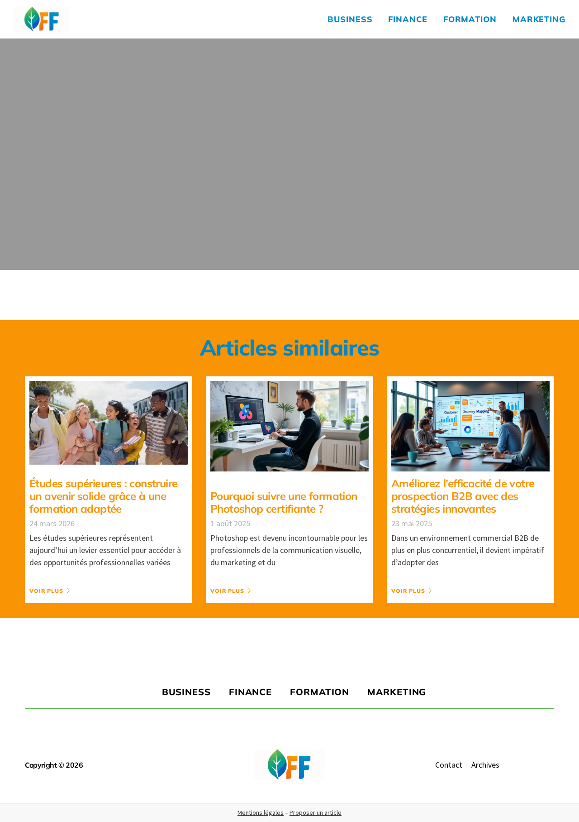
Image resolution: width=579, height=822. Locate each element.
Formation (470, 19)
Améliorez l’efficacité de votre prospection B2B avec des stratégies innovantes (462, 495)
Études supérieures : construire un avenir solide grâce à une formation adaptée (103, 495)
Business (349, 19)
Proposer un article (316, 812)
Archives (485, 765)
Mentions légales (260, 812)
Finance (407, 19)
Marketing (539, 19)
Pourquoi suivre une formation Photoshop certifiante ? (283, 502)
